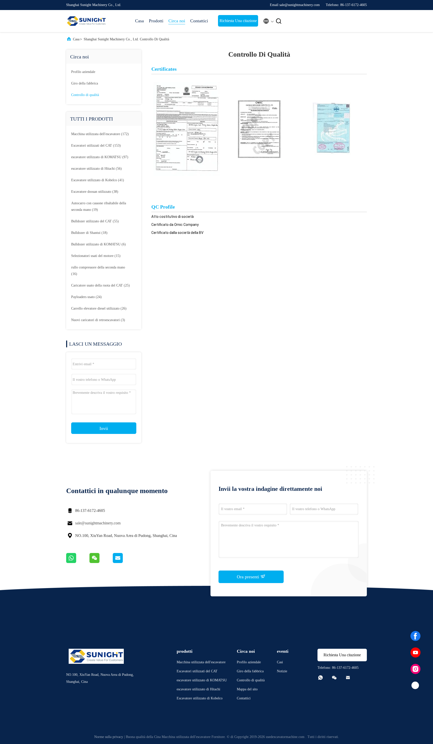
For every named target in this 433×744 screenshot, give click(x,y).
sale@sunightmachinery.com (98, 523)
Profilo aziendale (83, 72)
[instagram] (415, 669)
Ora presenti (248, 576)
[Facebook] (415, 636)
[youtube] (415, 652)
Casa (139, 20)
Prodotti (156, 20)
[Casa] (86, 21)
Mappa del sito (247, 689)
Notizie (282, 671)
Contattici (199, 20)
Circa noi (176, 20)
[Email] (124, 562)
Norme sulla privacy (108, 737)
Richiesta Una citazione (238, 21)
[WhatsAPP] (77, 562)
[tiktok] (415, 685)
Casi (280, 662)
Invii (103, 428)
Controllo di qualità (85, 95)
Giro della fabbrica (84, 83)
